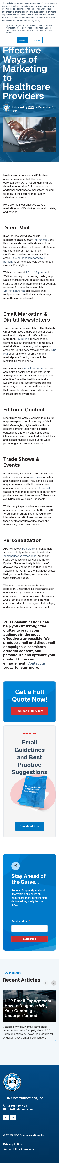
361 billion (22, 339)
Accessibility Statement (18, 1149)
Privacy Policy (12, 1144)
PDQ (31, 107)
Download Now (29, 826)
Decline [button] (36, 39)
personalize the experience (19, 556)
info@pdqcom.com (20, 1109)
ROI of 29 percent (36, 272)
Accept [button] (22, 39)
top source (36, 477)
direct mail (41, 239)
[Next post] (53, 983)
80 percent (28, 548)
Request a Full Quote (29, 711)
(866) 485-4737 (18, 1105)
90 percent (43, 488)
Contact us (36, 663)
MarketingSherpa (14, 291)
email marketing (34, 368)
